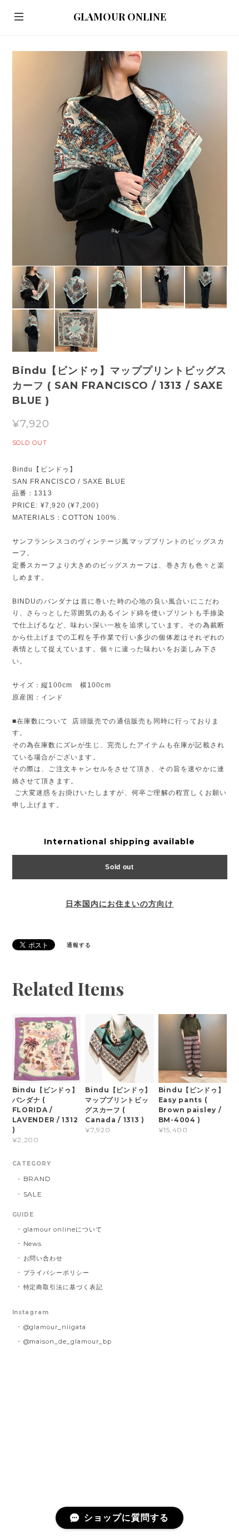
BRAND (37, 1178)
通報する (79, 945)
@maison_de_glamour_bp (67, 1341)
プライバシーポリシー (56, 1272)
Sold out (119, 867)
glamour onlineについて (62, 1229)
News (32, 1244)
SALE (33, 1194)
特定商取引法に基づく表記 (63, 1287)
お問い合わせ (43, 1258)
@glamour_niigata (54, 1327)
